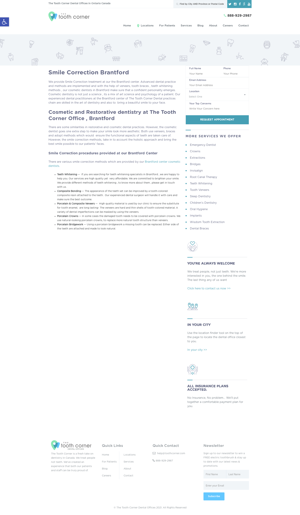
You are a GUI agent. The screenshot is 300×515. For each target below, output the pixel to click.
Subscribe (214, 496)
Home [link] (127, 25)
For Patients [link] (167, 25)
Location (194, 91)
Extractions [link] (197, 157)
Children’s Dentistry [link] (203, 202)
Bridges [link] (195, 164)
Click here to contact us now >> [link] (209, 288)
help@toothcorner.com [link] (170, 453)
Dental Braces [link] (199, 228)
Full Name (195, 68)
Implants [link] (196, 215)
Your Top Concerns (200, 104)
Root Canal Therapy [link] (203, 177)
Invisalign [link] (196, 170)
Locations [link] (147, 25)
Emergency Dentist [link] (203, 145)
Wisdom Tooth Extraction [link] (207, 222)
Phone (227, 68)
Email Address (197, 80)
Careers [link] (228, 25)
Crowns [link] (195, 151)
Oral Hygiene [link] (199, 209)
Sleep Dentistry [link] (200, 196)
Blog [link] (200, 25)
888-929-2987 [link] (164, 461)
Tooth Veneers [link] (199, 190)
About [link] (213, 25)
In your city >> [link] (197, 349)
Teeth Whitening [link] (201, 183)
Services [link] (186, 25)
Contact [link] (243, 25)
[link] (4, 21)
